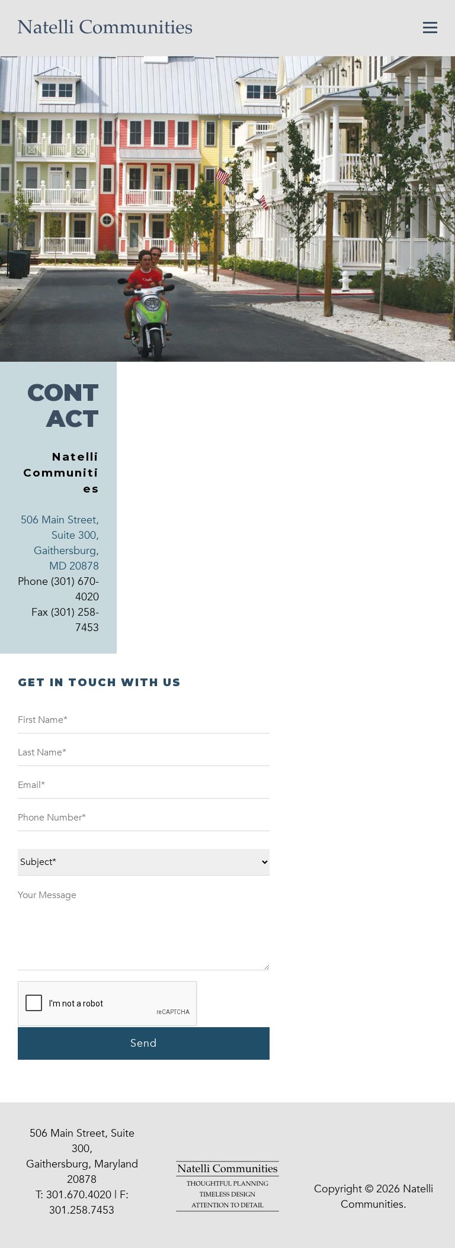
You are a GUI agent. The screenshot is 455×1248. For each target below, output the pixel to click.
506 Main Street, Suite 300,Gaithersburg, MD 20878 (60, 543)
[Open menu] (430, 27)
